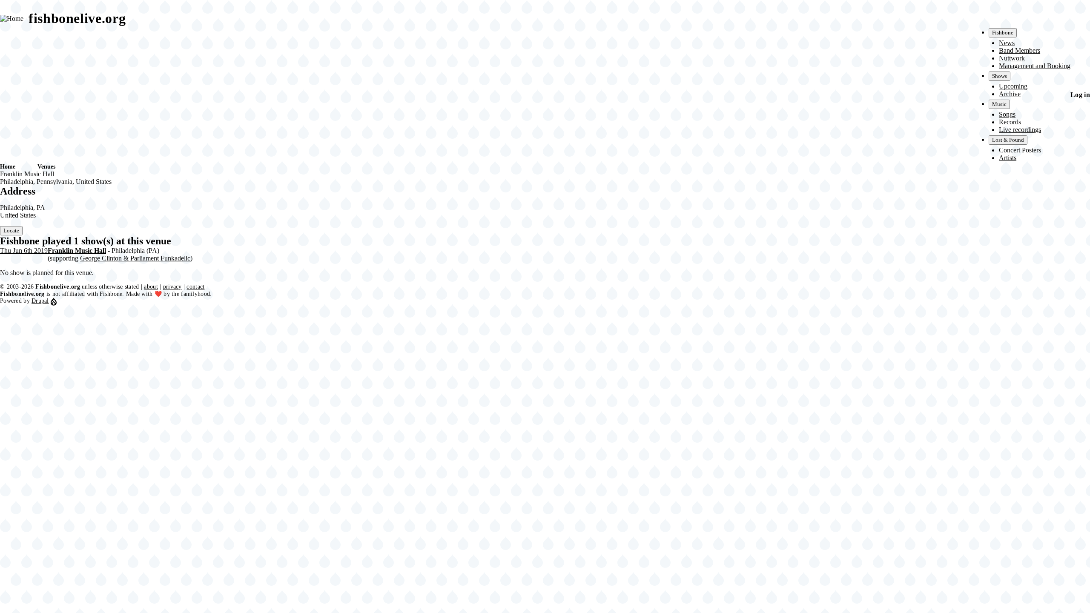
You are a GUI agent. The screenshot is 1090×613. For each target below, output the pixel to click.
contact (195, 287)
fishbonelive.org (77, 18)
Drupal (40, 301)
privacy (172, 287)
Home (7, 166)
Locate (11, 230)
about (151, 287)
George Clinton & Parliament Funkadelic (135, 258)
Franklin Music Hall (77, 250)
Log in (1080, 94)
